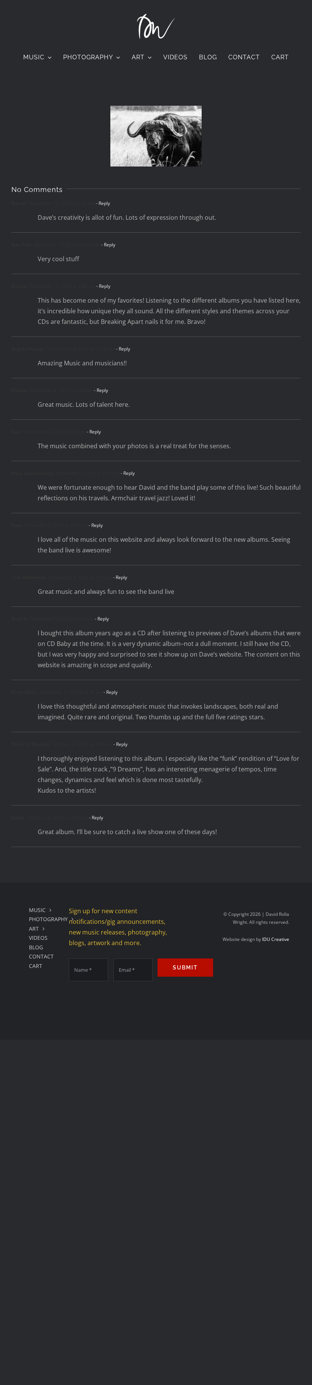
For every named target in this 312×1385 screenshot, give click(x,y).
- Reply (102, 203)
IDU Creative (275, 939)
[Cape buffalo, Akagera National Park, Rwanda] (156, 136)
